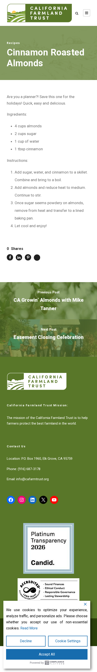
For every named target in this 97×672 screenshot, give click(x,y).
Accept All (47, 654)
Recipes (13, 43)
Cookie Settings (68, 641)
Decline (26, 641)
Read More (29, 628)
